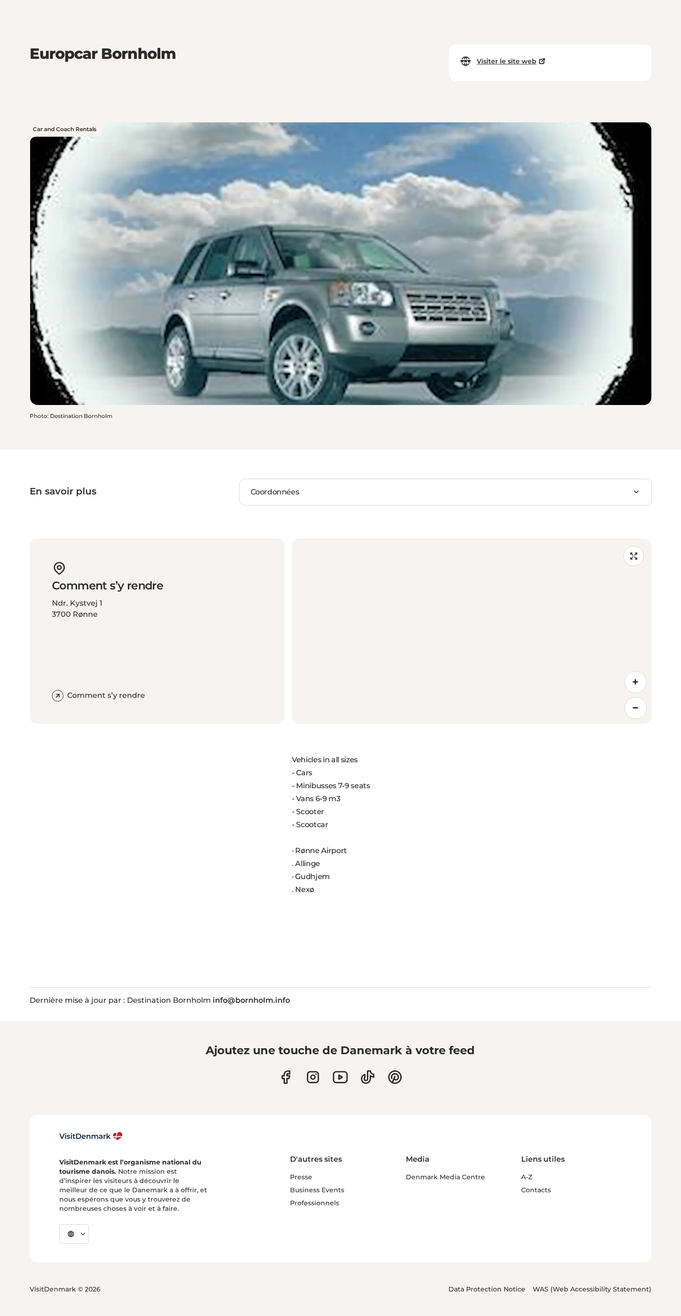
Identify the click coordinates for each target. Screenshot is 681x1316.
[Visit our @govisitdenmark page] (367, 1077)
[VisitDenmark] (91, 1136)
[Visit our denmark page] (285, 1077)
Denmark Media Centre (445, 1177)
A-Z (526, 1177)
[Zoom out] (635, 708)
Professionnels (314, 1203)
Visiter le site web (506, 61)
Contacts (536, 1190)
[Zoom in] (635, 682)
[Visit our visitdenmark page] (340, 1077)
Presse (301, 1177)
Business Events (317, 1190)
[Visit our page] (313, 1077)
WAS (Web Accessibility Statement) (592, 1289)
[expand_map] (634, 556)
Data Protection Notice (486, 1289)
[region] (471, 631)
